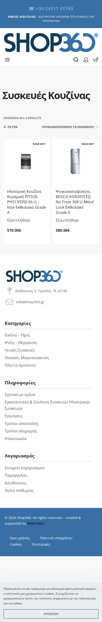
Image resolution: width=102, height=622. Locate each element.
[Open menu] (7, 60)
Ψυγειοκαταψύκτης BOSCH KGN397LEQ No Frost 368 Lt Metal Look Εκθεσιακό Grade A (75, 202)
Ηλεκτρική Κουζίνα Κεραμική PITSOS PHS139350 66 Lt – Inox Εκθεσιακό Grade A (26, 202)
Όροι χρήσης (19, 538)
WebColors (35, 523)
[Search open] (76, 59)
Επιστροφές (41, 544)
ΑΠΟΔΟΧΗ (51, 614)
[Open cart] (95, 59)
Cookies (16, 544)
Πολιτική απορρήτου (56, 538)
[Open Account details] (85, 59)
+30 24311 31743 (54, 8)
